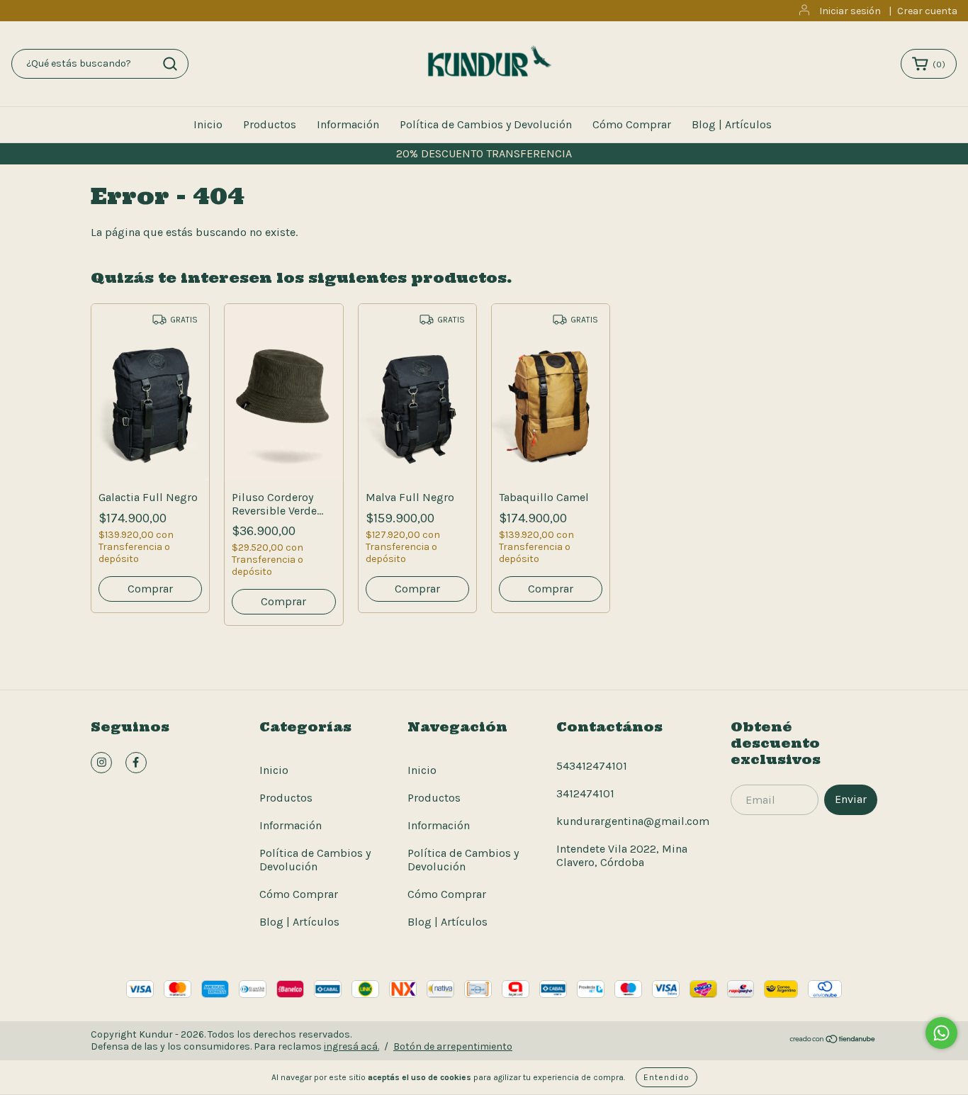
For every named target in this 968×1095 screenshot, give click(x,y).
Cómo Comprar (631, 124)
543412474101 (591, 766)
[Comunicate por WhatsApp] (941, 1033)
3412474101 (585, 793)
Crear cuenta (927, 11)
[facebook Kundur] (136, 762)
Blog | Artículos (732, 124)
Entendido (666, 1077)
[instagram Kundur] (101, 762)
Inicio (208, 124)
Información (348, 124)
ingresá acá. (351, 1046)
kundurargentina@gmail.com (632, 821)
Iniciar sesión (850, 11)
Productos (269, 124)
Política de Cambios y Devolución (486, 124)
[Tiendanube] (833, 1041)
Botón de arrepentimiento (452, 1046)
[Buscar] (170, 64)
